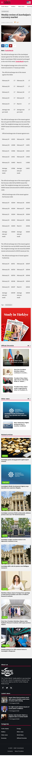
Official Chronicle (22, 738)
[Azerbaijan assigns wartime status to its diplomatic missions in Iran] (16, 528)
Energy (19, 728)
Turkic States (5, 728)
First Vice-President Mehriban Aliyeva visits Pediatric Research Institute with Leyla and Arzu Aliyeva (16, 622)
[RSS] (11, 687)
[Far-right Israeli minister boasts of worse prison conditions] (4, 709)
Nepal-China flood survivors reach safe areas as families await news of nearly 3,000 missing (19, 699)
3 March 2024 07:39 (7, 22)
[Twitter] (7, 687)
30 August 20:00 (14, 719)
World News (20, 735)
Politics (5, 509)
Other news (6, 482)
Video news (4, 735)
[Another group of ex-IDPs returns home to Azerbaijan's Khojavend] (16, 637)
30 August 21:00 (14, 711)
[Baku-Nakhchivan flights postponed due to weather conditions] (8, 425)
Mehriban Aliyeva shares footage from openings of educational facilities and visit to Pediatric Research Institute (15, 594)
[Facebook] (3, 687)
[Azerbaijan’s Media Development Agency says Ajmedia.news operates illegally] (16, 410)
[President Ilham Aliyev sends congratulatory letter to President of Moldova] (8, 389)
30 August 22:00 (14, 703)
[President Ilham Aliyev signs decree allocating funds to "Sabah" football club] (8, 380)
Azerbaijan (5, 11)
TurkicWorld (9, 50)
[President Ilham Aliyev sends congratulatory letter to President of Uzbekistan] (16, 357)
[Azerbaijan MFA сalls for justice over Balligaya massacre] (16, 554)
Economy (5, 455)
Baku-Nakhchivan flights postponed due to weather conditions (21, 424)
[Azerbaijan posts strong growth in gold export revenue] (16, 448)
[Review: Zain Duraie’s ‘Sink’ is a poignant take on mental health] (4, 717)
